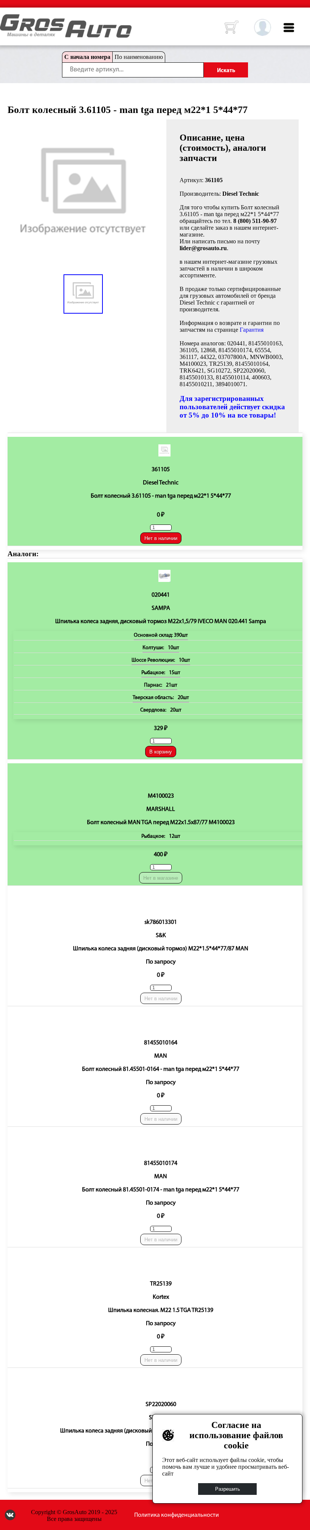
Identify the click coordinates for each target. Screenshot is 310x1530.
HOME (5, 19)
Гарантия (252, 329)
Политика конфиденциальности (176, 1515)
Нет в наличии (160, 538)
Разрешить (227, 1489)
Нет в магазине (160, 878)
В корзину (160, 752)
